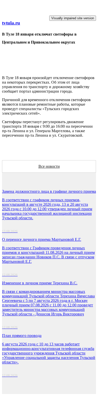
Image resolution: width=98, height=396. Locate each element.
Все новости (49, 166)
